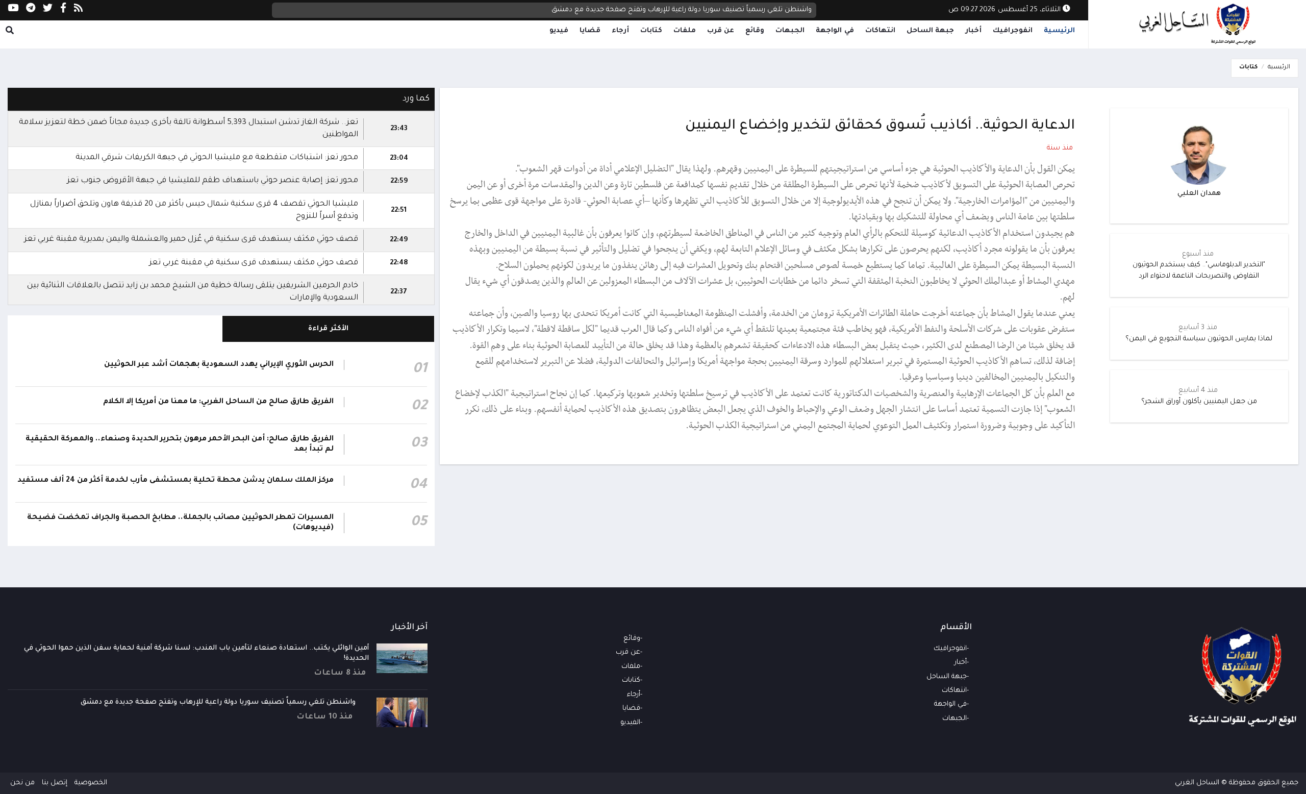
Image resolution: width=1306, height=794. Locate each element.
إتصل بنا (54, 783)
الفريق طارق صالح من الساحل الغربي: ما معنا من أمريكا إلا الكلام (218, 402)
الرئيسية (1059, 31)
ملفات (684, 31)
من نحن (22, 783)
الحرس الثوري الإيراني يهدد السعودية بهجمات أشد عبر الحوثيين (219, 365)
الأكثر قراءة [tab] (328, 329)
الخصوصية (90, 783)
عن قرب (721, 31)
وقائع (754, 31)
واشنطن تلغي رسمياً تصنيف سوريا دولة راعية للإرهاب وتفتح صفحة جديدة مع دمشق (681, 10)
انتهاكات (880, 31)
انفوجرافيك (1013, 31)
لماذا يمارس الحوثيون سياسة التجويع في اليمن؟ (1198, 339)
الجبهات (790, 31)
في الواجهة (835, 31)
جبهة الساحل (931, 31)
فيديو (558, 31)
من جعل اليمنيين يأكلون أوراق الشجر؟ (1199, 402)
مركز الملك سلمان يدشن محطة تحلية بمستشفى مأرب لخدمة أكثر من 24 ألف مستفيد (175, 481)
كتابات (651, 31)
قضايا (590, 31)
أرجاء (620, 31)
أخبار (973, 31)
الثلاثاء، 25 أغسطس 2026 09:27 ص (1005, 10)
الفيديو (630, 723)
